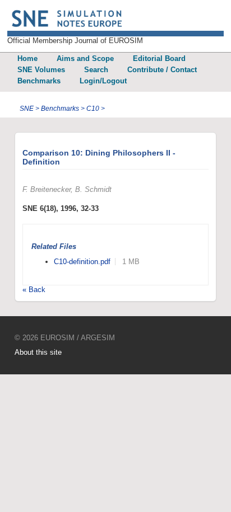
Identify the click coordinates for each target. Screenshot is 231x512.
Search (96, 69)
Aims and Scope (85, 58)
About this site (38, 352)
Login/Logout (103, 81)
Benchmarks (39, 81)
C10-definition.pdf (82, 261)
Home (27, 58)
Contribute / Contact (162, 69)
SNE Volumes (41, 69)
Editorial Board (159, 58)
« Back (33, 289)
